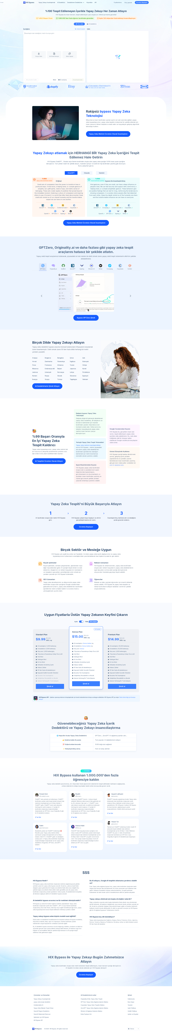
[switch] (81, 622)
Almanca (60, 365)
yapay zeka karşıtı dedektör (42, 1002)
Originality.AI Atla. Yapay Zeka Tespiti (91, 999)
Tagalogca (73, 379)
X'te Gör (38, 817)
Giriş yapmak (128, 2)
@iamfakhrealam (43, 828)
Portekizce (86, 372)
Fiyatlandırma (118, 2)
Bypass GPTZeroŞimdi (86, 318)
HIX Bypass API (38, 1020)
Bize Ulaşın (131, 1002)
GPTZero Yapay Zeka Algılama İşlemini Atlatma (94, 1002)
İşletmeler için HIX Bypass (41, 1017)
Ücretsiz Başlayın (141, 2)
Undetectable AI (38, 1005)
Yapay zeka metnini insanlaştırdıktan (88, 445)
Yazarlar (130, 1005)
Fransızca (48, 365)
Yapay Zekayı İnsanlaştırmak (42, 999)
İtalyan (59, 369)
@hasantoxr (114, 824)
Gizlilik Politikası (132, 1011)
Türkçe (59, 379)
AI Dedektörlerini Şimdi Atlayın (47, 386)
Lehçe (72, 372)
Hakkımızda (131, 999)
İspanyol (85, 376)
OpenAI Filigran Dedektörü (41, 1011)
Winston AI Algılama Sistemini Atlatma (91, 1011)
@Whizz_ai (78, 828)
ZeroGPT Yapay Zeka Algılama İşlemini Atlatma (94, 1008)
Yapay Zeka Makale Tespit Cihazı (43, 1008)
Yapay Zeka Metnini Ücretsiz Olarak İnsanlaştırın (108, 134)
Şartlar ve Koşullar (133, 1014)
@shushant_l (114, 796)
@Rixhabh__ (78, 796)
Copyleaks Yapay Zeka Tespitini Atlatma (92, 1005)
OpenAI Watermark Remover (42, 1014)
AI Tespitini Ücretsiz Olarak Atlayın (49, 461)
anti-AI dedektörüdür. (117, 465)
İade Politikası (132, 1008)
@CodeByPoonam (44, 796)
